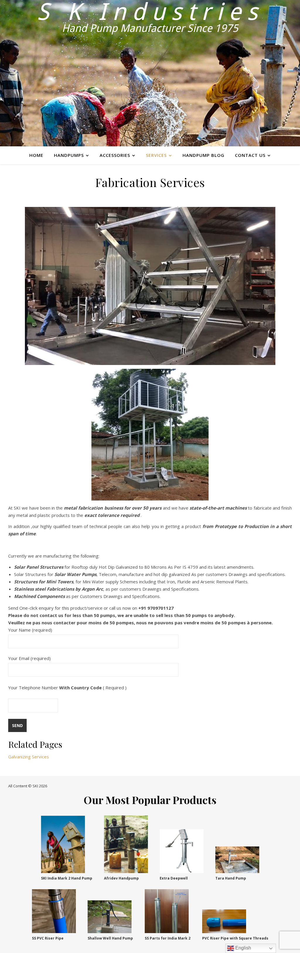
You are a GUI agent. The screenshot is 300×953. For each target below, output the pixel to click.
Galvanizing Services (28, 757)
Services (156, 155)
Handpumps (69, 155)
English (242, 947)
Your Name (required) (30, 630)
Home (36, 155)
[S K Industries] (150, 73)
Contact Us (250, 155)
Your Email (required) (29, 658)
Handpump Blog (203, 155)
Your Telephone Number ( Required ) (67, 687)
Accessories (115, 155)
